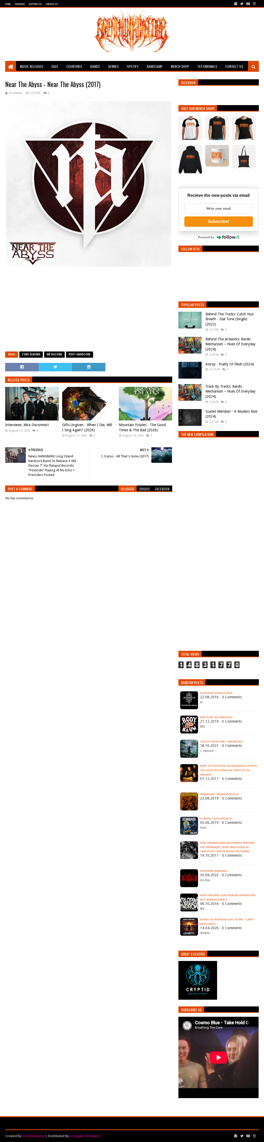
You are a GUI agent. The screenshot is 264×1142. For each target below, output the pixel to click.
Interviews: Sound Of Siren (216, 693)
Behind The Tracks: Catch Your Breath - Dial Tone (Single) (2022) (229, 319)
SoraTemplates (33, 1136)
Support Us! (35, 4)
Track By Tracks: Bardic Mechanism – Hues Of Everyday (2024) (230, 391)
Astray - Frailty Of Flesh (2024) (229, 364)
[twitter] (241, 4)
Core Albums (31, 354)
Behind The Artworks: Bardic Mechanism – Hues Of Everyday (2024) (230, 344)
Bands (95, 66)
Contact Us (52, 4)
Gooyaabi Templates (85, 1136)
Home (8, 4)
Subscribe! (218, 221)
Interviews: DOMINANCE (214, 871)
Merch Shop (180, 66)
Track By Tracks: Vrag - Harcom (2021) (221, 741)
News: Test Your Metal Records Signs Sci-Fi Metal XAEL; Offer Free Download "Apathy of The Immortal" (228, 770)
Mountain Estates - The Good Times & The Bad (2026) (142, 427)
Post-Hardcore (79, 354)
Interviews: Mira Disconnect (27, 425)
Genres (113, 66)
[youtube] (248, 4)
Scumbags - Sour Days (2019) (216, 818)
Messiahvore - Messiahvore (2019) (219, 794)
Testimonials (207, 66)
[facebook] (235, 4)
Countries (74, 66)
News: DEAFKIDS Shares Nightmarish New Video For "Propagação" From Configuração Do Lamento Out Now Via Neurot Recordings (227, 847)
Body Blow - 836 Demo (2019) (216, 717)
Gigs (54, 66)
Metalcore (54, 354)
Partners (20, 4)
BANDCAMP (154, 66)
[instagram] (254, 4)
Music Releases (31, 66)
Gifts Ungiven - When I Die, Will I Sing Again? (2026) (87, 427)
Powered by (206, 237)
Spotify (132, 66)
